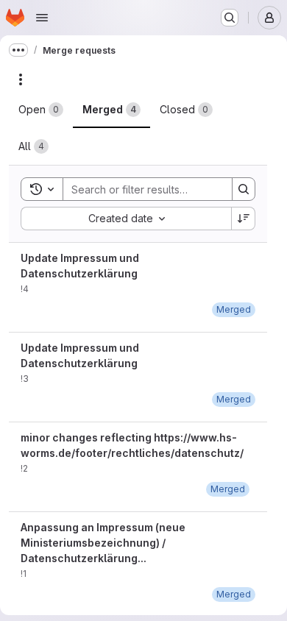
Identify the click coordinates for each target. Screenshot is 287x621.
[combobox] (126, 218)
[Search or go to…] (229, 17)
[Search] (243, 189)
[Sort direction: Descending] (243, 218)
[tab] (41, 109)
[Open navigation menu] (42, 17)
